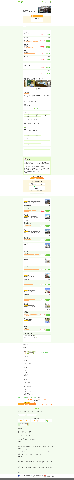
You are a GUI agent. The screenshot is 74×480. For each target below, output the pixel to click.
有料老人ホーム (25, 451)
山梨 (29, 431)
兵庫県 (28, 397)
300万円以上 (19, 454)
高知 (25, 438)
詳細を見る (47, 34)
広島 (20, 436)
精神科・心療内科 (48, 462)
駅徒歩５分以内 (30, 467)
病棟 (18, 446)
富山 (24, 431)
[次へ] (49, 13)
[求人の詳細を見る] (37, 205)
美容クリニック (39, 449)
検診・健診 (40, 446)
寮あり (40, 467)
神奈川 (22, 432)
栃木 (29, 432)
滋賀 (25, 435)
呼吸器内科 (27, 461)
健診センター (46, 451)
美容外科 (19, 461)
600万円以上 (31, 454)
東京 (20, 432)
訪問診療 (48, 446)
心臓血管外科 (52, 461)
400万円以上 (23, 454)
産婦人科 (34, 462)
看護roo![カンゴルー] (20, 397)
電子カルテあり (52, 467)
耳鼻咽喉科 (38, 462)
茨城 (27, 432)
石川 (25, 431)
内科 (24, 461)
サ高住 (39, 451)
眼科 (35, 462)
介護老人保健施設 (20, 451)
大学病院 (22, 449)
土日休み (26, 467)
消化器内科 (30, 461)
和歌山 (29, 435)
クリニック (35, 449)
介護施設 (45, 449)
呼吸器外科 (48, 461)
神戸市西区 (35, 397)
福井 (27, 431)
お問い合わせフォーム (22, 414)
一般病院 (19, 449)
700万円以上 (35, 454)
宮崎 (30, 439)
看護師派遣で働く (39, 411)
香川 (21, 438)
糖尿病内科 (43, 461)
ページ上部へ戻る (36, 193)
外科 (45, 461)
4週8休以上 (23, 467)
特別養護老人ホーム (49, 449)
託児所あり (42, 467)
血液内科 (37, 461)
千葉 (25, 432)
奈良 (27, 435)
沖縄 (34, 439)
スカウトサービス (26, 411)
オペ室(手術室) (23, 446)
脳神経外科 (22, 462)
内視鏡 (50, 446)
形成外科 (28, 462)
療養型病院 (28, 449)
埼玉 (24, 432)
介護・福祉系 (37, 446)
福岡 (21, 439)
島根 (25, 436)
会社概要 (19, 470)
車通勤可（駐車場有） (35, 467)
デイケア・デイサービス (30, 451)
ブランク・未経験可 (47, 467)
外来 (20, 446)
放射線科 (52, 462)
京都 (21, 435)
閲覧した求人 (19, 411)
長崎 (25, 439)
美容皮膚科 (22, 461)
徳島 (20, 438)
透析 (31, 446)
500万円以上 (27, 454)
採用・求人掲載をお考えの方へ (32, 414)
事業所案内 (19, 472)
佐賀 (23, 439)
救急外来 (27, 446)
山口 (27, 436)
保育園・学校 (44, 446)
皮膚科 (41, 462)
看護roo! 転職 (25, 397)
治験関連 (53, 446)
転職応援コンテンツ (33, 411)
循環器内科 (34, 461)
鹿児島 (32, 439)
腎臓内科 (40, 461)
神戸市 (31, 397)
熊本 (26, 439)
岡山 (21, 436)
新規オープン (19, 467)
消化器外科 (19, 462)
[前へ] (40, 13)
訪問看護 (33, 446)
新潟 (22, 431)
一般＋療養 (24, 449)
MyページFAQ (45, 411)
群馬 (31, 432)
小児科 (31, 462)
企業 (53, 451)
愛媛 (23, 438)
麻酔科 (54, 462)
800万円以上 (39, 454)
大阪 (20, 435)
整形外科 (26, 462)
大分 (28, 439)
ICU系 (29, 446)
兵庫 (23, 435)
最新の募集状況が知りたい (36, 18)
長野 (30, 431)
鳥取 (23, 436)
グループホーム (36, 451)
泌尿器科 (44, 462)
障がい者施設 (42, 451)
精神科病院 (31, 449)
